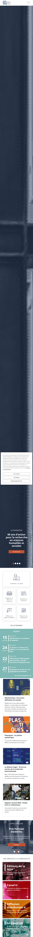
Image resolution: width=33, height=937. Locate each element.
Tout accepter (16, 473)
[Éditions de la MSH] (27, 877)
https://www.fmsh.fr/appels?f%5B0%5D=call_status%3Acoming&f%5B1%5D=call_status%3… (16, 838)
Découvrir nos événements (23, 613)
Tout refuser (16, 477)
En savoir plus (16, 551)
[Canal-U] (27, 896)
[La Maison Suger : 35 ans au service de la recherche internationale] (16, 765)
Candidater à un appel (16, 579)
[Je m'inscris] (16, 697)
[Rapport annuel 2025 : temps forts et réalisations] (16, 800)
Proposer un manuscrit (23, 596)
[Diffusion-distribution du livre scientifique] (27, 915)
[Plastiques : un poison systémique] (16, 731)
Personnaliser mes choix (16, 481)
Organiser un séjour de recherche (9, 596)
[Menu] (28, 3)
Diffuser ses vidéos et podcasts (9, 613)
